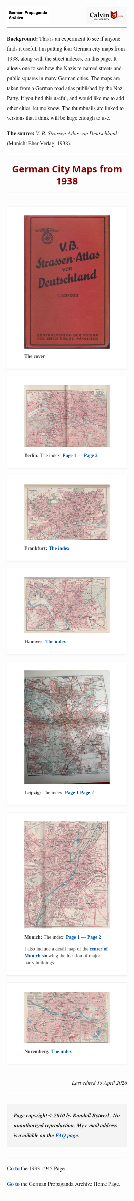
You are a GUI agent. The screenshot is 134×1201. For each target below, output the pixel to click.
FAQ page (66, 1135)
